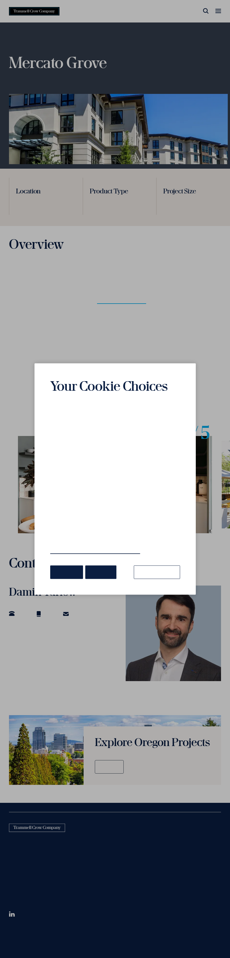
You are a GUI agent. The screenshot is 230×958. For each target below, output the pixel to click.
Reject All (101, 572)
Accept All (66, 572)
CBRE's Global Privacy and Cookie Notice (95, 551)
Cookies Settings (157, 572)
